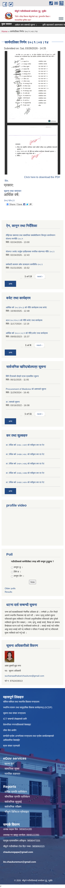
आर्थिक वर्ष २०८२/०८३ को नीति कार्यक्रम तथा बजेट (26, 307)
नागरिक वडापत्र (12, 773)
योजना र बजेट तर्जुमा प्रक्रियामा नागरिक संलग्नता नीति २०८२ (30, 251)
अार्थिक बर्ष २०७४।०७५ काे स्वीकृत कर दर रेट (25, 482)
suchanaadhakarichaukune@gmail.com (24, 676)
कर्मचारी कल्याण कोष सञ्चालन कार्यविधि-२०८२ (24, 264)
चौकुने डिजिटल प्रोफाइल (17, 811)
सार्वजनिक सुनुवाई (13, 801)
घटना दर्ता (9, 763)
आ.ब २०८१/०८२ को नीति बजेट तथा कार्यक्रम (24, 320)
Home (5, 31)
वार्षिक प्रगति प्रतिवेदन (16, 791)
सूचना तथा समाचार (12, 191)
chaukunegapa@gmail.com (18, 852)
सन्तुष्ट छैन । (19, 576)
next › (40, 276)
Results (8, 592)
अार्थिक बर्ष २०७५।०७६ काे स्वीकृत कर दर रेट (25, 463)
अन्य (10, 284)
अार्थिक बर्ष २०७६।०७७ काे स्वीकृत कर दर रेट (25, 473)
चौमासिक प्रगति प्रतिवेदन (17, 796)
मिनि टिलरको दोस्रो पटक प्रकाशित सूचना (22, 376)
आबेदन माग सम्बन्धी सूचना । (21, 24)
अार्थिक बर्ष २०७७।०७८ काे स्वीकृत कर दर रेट (25, 454)
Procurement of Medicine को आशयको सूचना (26, 389)
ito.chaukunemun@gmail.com (19, 861)
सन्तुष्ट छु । (18, 567)
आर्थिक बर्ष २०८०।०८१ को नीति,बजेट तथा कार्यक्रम (27, 333)
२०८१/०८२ (9, 200)
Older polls (10, 588)
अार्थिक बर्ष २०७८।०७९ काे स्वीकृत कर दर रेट (25, 445)
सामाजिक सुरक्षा (12, 768)
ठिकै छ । (17, 571)
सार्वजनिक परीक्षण (13, 806)
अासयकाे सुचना (13, 402)
